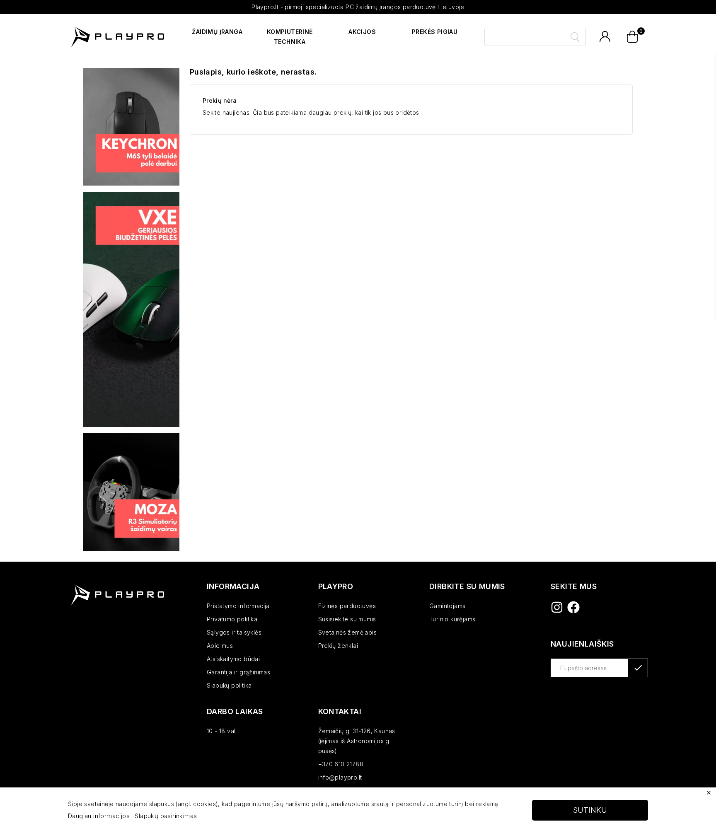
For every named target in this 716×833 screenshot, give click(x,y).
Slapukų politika (229, 685)
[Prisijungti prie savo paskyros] (605, 37)
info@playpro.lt (340, 777)
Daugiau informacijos (99, 816)
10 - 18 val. (222, 730)
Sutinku (590, 810)
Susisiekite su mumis (347, 619)
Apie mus (220, 645)
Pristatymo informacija (238, 605)
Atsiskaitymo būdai (233, 658)
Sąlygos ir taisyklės (234, 632)
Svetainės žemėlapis (347, 632)
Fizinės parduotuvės (347, 605)
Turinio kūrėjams (452, 619)
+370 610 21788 (341, 764)
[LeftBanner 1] (131, 127)
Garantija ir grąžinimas (238, 672)
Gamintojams (447, 605)
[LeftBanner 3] (131, 492)
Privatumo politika (232, 619)
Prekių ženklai (338, 645)
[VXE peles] (131, 309)
